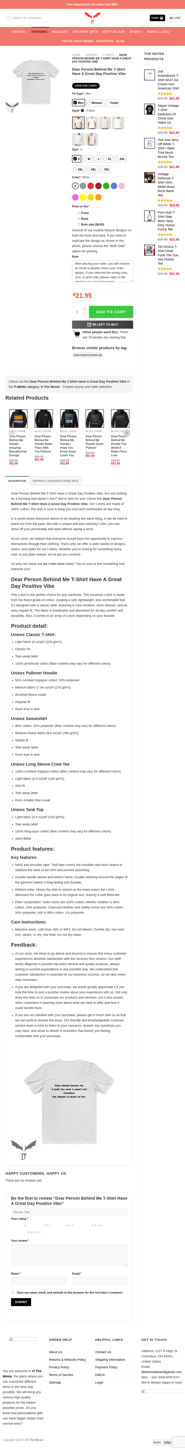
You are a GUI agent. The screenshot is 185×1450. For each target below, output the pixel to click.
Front (85, 212)
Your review (20, 1240)
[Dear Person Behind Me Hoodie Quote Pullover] (95, 418)
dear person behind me (88, 355)
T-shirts (108, 54)
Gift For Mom (113, 31)
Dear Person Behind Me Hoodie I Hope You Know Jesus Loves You (68, 446)
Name (16, 1273)
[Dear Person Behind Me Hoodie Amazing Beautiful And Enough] (18, 418)
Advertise (105, 41)
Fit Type (78, 93)
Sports (135, 31)
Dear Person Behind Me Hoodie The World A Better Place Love (119, 446)
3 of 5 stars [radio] (58, 1225)
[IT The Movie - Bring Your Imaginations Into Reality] (92, 18)
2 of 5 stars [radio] (36, 1225)
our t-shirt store (54, 564)
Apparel (19, 31)
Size (75, 149)
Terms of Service (61, 1375)
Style (77, 110)
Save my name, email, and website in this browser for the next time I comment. (70, 1292)
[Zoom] (11, 108)
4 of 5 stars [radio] (83, 1225)
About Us (55, 1352)
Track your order (78, 41)
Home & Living (158, 31)
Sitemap (55, 1382)
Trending (39, 31)
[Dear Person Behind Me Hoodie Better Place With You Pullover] (44, 418)
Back (84, 218)
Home (76, 54)
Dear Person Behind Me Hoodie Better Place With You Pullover (43, 444)
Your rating (19, 1218)
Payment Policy (106, 1367)
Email (76, 1273)
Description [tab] (17, 480)
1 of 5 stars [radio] (16, 1225)
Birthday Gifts (85, 31)
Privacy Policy (59, 1367)
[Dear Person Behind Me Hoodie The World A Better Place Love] (120, 418)
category (26, 387)
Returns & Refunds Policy (67, 1359)
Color (76, 177)
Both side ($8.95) (92, 224)
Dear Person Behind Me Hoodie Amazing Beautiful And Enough (17, 446)
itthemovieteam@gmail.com (161, 1372)
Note (75, 256)
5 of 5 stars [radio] (19, 1232)
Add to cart (111, 312)
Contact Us (103, 1352)
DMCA (100, 1375)
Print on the (80, 206)
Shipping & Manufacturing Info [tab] (55, 480)
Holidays (60, 31)
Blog (120, 41)
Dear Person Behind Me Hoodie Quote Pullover (95, 442)
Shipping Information (110, 1359)
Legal (99, 1382)
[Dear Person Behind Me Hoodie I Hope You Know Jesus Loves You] (69, 418)
